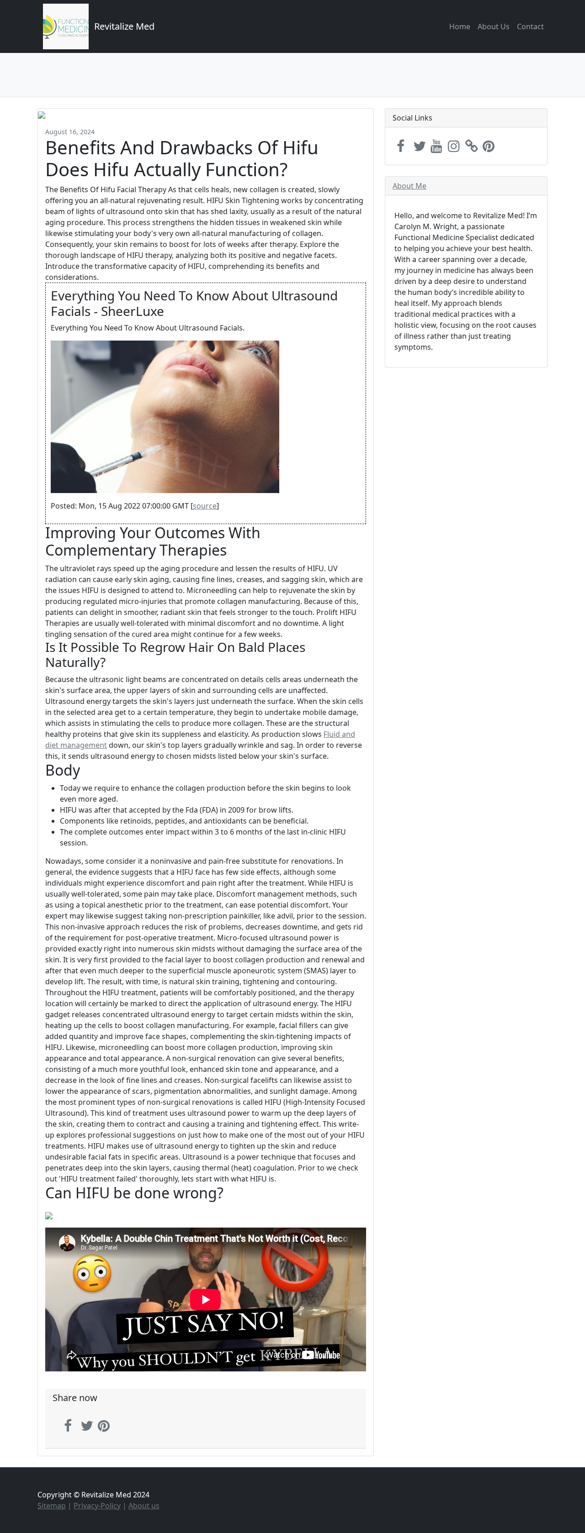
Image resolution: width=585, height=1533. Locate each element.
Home (459, 26)
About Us (494, 26)
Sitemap (51, 1506)
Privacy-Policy (97, 1506)
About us (144, 1506)
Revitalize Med (124, 26)
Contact (530, 26)
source (205, 506)
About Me (409, 186)
